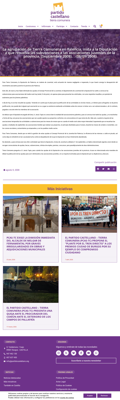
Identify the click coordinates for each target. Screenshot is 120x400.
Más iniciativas (10, 382)
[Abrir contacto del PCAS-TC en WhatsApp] (96, 353)
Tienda (84, 26)
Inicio (20, 26)
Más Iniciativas (60, 189)
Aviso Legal (61, 382)
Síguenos (62, 342)
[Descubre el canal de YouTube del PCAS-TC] (88, 353)
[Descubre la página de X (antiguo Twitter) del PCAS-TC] (66, 353)
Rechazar (104, 395)
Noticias (9, 372)
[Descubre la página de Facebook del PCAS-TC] (81, 353)
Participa (60, 26)
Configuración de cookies (66, 389)
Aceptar (90, 395)
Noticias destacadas (12, 378)
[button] (95, 26)
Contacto (74, 26)
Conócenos (31, 26)
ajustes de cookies (67, 398)
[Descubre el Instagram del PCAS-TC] (58, 353)
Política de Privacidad (65, 378)
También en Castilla (12, 385)
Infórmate (46, 26)
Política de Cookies (64, 385)
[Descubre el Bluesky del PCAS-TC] (73, 353)
